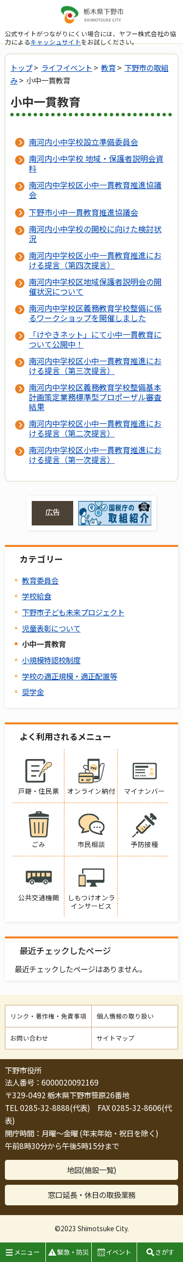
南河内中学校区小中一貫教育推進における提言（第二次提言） (95, 428)
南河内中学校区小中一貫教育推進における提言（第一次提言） (95, 454)
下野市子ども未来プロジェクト (73, 612)
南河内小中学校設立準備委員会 (83, 142)
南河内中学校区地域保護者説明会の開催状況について (95, 286)
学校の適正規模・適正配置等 (69, 676)
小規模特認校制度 (51, 659)
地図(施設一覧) (92, 1169)
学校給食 (36, 595)
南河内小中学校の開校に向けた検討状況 (95, 233)
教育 (108, 67)
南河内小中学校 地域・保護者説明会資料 (96, 163)
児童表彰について (51, 628)
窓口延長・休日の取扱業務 (92, 1194)
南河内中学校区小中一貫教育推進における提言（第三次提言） (95, 365)
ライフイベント (66, 67)
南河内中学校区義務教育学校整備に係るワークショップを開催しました (95, 313)
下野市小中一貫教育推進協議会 (83, 212)
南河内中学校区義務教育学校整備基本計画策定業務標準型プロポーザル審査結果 (95, 397)
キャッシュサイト (55, 41)
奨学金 (33, 691)
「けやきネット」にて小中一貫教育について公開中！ (95, 339)
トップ (21, 67)
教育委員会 (40, 580)
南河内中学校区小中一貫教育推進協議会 (95, 189)
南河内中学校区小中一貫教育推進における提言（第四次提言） (95, 260)
